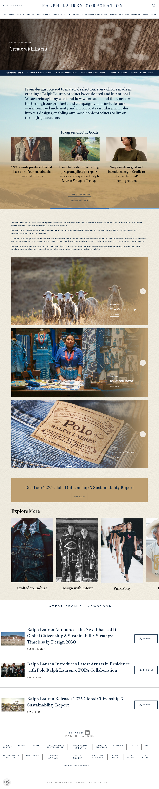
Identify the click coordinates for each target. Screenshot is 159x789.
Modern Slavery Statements (54, 757)
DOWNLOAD (79, 496)
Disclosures (32, 756)
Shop (153, 14)
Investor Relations (119, 14)
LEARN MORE (114, 315)
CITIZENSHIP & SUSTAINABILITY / (21, 43)
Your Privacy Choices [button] (76, 766)
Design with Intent (77, 588)
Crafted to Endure (32, 588)
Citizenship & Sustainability (51, 14)
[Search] (154, 6)
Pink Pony (122, 588)
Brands (20, 14)
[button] (69, 323)
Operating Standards (98, 756)
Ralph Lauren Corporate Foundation (88, 14)
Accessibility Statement (11, 756)
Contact (146, 14)
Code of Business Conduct (77, 757)
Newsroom (135, 14)
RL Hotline (145, 756)
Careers (30, 14)
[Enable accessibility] (7, 782)
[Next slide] (143, 291)
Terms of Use (130, 756)
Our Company (9, 14)
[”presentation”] (32, 550)
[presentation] (66, 649)
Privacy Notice (115, 756)
